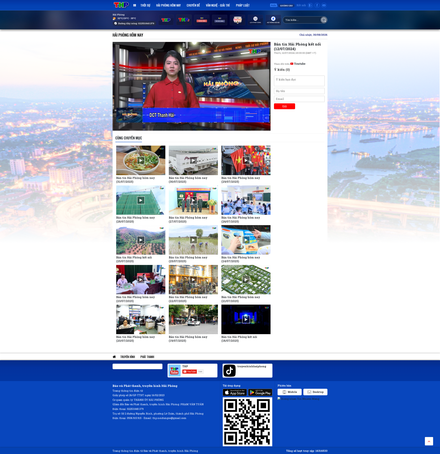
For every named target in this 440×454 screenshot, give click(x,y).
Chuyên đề (193, 5)
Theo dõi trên (289, 63)
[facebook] (317, 5)
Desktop (318, 392)
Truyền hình (127, 357)
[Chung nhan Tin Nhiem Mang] (298, 398)
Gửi (284, 106)
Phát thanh (147, 357)
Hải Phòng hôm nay (168, 5)
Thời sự (145, 5)
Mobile (292, 392)
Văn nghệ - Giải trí (218, 5)
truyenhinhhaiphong (251, 366)
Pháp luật (243, 5)
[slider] (190, 127)
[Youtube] (324, 5)
